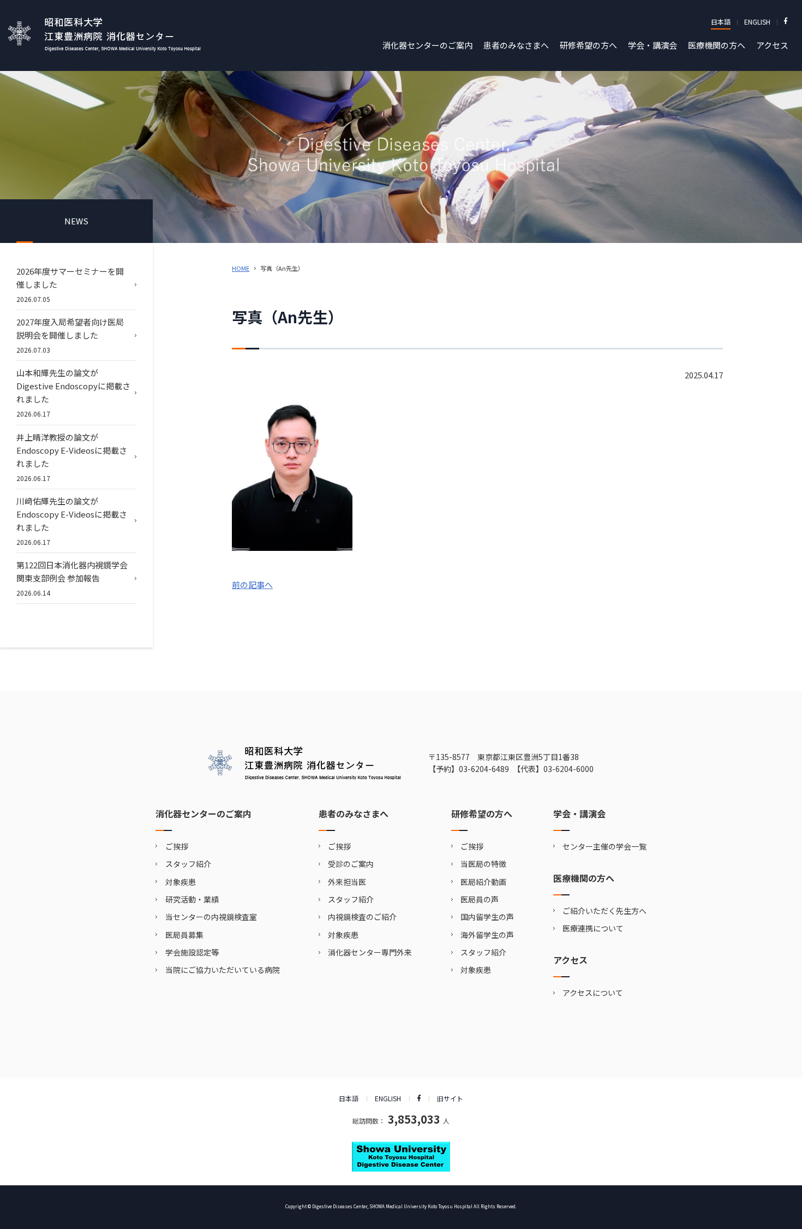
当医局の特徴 (483, 863)
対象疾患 (180, 881)
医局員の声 (479, 899)
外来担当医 (347, 881)
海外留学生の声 (487, 934)
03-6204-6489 (484, 768)
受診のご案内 (351, 863)
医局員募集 (184, 934)
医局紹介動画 (483, 881)
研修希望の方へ (588, 45)
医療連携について (593, 928)
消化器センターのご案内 (427, 45)
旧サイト (450, 1098)
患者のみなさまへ (516, 45)
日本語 (721, 21)
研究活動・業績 (192, 899)
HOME (240, 268)
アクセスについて (592, 992)
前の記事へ (252, 584)
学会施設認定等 (192, 952)
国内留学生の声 (487, 916)
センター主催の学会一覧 (604, 846)
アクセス (772, 45)
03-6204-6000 (568, 768)
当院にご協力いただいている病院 (222, 969)
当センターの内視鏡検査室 (211, 916)
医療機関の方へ (716, 45)
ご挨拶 (176, 846)
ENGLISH (757, 21)
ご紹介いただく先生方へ (604, 910)
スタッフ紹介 (188, 863)
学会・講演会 (652, 45)
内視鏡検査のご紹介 (362, 916)
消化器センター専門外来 (370, 952)
